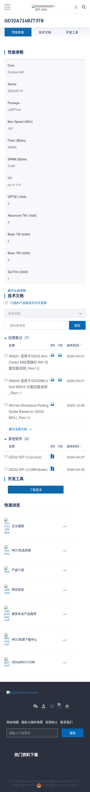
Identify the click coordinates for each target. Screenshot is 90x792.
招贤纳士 (51, 722)
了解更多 (36, 489)
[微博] (74, 706)
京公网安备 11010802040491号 (60, 785)
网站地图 (13, 722)
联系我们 (66, 722)
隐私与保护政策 (32, 722)
